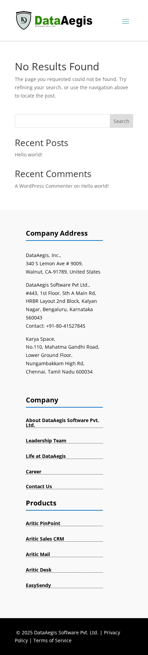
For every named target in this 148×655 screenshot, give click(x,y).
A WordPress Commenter (44, 186)
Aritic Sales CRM (45, 538)
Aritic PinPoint (43, 523)
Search (121, 121)
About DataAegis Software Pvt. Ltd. (62, 422)
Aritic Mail (38, 554)
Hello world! (28, 154)
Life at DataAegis (46, 456)
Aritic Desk (39, 569)
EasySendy (38, 585)
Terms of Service (52, 640)
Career (33, 471)
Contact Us (39, 486)
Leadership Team (46, 440)
